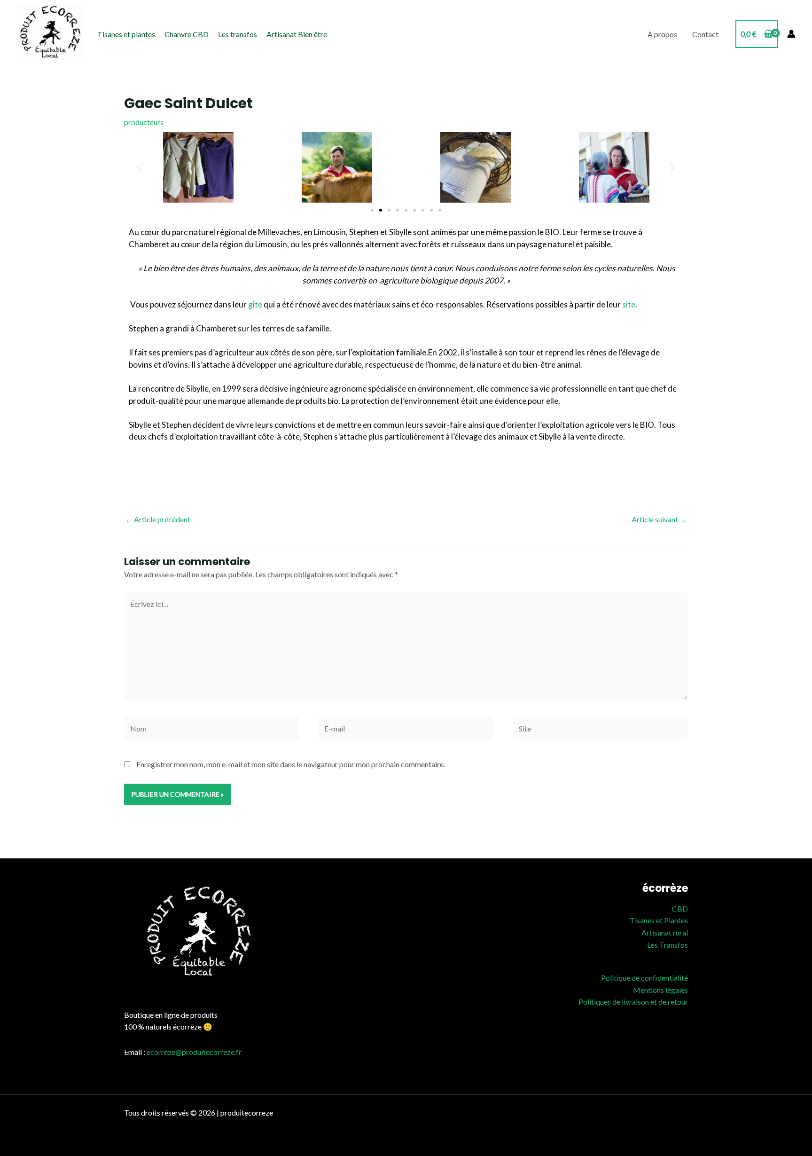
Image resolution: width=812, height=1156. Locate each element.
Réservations (510, 304)
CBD (680, 908)
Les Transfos (667, 944)
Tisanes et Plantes (659, 920)
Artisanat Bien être (296, 34)
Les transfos (237, 34)
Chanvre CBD (186, 34)
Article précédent (157, 519)
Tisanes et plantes (126, 34)
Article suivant (659, 519)
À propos (662, 34)
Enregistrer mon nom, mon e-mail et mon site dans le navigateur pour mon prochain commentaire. (290, 764)
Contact (705, 34)
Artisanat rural (664, 932)
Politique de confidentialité (644, 977)
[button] (139, 167)
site (628, 304)
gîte (255, 304)
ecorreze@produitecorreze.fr (194, 1051)
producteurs (144, 122)
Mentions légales (660, 989)
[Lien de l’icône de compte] (791, 34)
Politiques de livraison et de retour (633, 1001)
